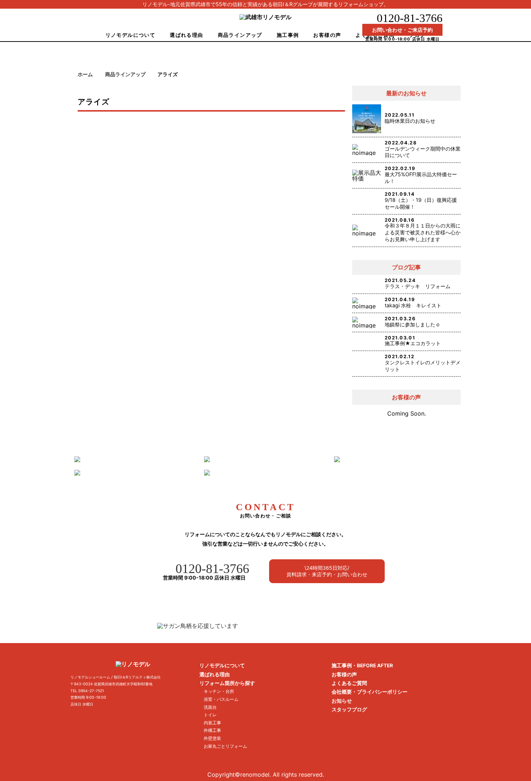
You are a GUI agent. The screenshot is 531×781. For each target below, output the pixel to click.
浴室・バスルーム (221, 699)
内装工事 (212, 722)
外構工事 (212, 730)
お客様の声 (327, 35)
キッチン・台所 (219, 691)
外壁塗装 (212, 738)
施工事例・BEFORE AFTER (362, 665)
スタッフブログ (349, 709)
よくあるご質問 (349, 683)
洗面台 (210, 707)
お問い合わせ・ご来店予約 (402, 30)
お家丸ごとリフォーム (225, 746)
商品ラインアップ (240, 35)
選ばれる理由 (186, 35)
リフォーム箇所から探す (227, 683)
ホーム (85, 74)
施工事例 (288, 35)
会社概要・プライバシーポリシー (369, 692)
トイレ (210, 714)
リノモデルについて (130, 35)
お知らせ (342, 701)
